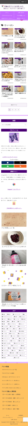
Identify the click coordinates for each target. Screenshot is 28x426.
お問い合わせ (14, 419)
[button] (25, 125)
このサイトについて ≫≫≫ (9, 157)
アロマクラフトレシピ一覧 (9, 369)
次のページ (14, 105)
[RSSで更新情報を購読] (20, 166)
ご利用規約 (20, 415)
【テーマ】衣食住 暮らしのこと (11, 401)
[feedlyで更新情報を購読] (8, 166)
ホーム (7, 415)
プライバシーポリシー (8, 417)
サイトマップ (20, 417)
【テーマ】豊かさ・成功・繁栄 (10, 409)
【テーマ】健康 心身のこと (10, 405)
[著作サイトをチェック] (8, 162)
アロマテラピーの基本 (8, 373)
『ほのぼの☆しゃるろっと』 (14, 208)
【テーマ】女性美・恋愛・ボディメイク (13, 398)
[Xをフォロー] (20, 162)
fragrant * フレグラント (14, 189)
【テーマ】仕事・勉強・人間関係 (11, 394)
